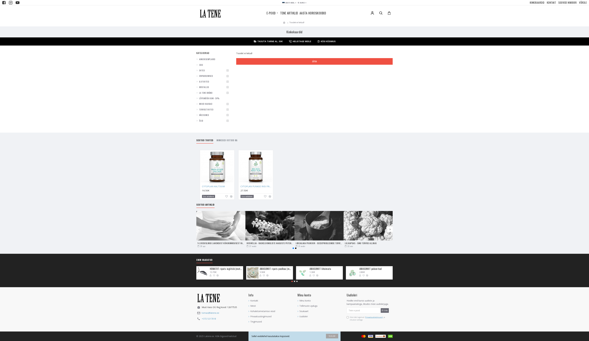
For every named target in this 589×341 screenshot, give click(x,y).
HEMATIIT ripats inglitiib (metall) (226, 268)
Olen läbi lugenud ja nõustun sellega (367, 318)
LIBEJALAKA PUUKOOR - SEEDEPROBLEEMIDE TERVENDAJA (319, 243)
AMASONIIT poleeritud (370, 268)
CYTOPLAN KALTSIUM (213, 186)
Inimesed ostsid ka (226, 140)
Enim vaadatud (204, 259)
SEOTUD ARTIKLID (205, 204)
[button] (199, 229)
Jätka (314, 61)
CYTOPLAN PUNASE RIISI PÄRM (256, 186)
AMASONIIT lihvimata (320, 268)
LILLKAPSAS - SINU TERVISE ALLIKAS (361, 243)
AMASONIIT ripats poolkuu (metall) (276, 268)
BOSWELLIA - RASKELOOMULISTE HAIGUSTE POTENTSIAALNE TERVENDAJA (270, 243)
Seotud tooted (204, 140)
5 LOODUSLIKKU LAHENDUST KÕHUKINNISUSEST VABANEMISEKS (221, 243)
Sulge (332, 336)
